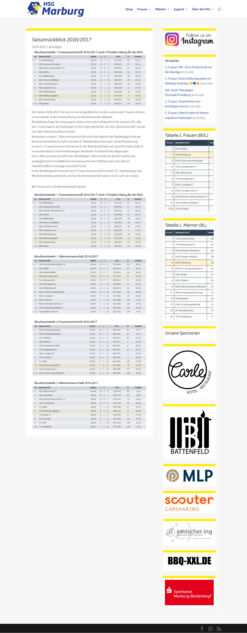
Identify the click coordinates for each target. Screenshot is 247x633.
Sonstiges (55, 47)
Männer (160, 9)
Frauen (142, 9)
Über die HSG (201, 9)
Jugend (179, 9)
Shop (129, 9)
